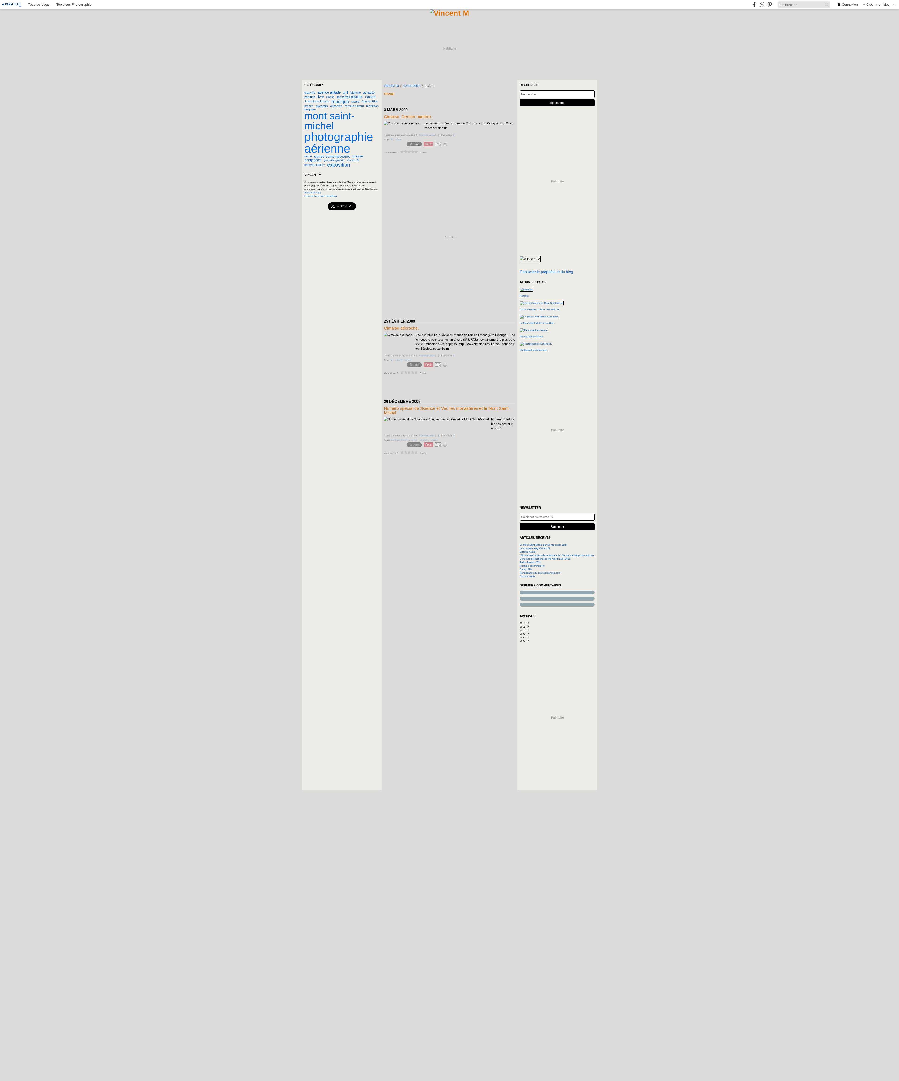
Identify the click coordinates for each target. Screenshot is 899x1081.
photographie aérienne (338, 142)
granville (309, 92)
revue (308, 156)
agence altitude (329, 92)
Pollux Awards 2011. (531, 562)
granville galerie (334, 160)
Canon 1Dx (526, 569)
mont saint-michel (329, 121)
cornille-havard (354, 106)
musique (340, 101)
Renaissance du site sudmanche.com (540, 572)
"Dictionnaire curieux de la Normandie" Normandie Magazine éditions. (557, 555)
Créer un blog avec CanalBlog (320, 196)
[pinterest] (770, 4)
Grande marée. (528, 576)
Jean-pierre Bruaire (316, 101)
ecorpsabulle (350, 97)
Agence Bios (370, 101)
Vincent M (353, 160)
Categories (411, 86)
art (345, 92)
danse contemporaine (332, 156)
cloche (330, 97)
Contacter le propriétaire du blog (546, 272)
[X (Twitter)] (762, 4)
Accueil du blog (312, 192)
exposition (338, 164)
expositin (336, 105)
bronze (308, 106)
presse (358, 156)
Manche (355, 92)
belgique (310, 109)
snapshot (312, 160)
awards (322, 106)
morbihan (372, 105)
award (355, 101)
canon (370, 97)
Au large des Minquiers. (532, 565)
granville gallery (314, 165)
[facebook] (754, 4)
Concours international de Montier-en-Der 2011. (545, 558)
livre (320, 97)
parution (309, 96)
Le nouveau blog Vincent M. (535, 548)
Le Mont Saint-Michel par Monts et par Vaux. (544, 544)
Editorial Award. (528, 551)
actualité (369, 92)
